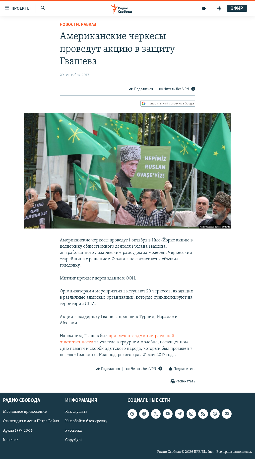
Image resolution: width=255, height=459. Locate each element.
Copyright (73, 440)
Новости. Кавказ (78, 25)
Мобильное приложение (25, 412)
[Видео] (204, 8)
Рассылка (73, 431)
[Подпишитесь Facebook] (144, 414)
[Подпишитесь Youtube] (167, 414)
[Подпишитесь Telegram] (179, 414)
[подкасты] (219, 8)
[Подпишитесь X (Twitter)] (156, 414)
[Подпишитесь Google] (132, 414)
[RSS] (203, 414)
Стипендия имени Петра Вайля (31, 421)
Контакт (10, 440)
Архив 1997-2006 (18, 431)
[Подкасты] (215, 414)
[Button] (141, 89)
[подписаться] (226, 414)
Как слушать (76, 412)
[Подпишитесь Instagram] (191, 414)
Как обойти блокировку (86, 421)
